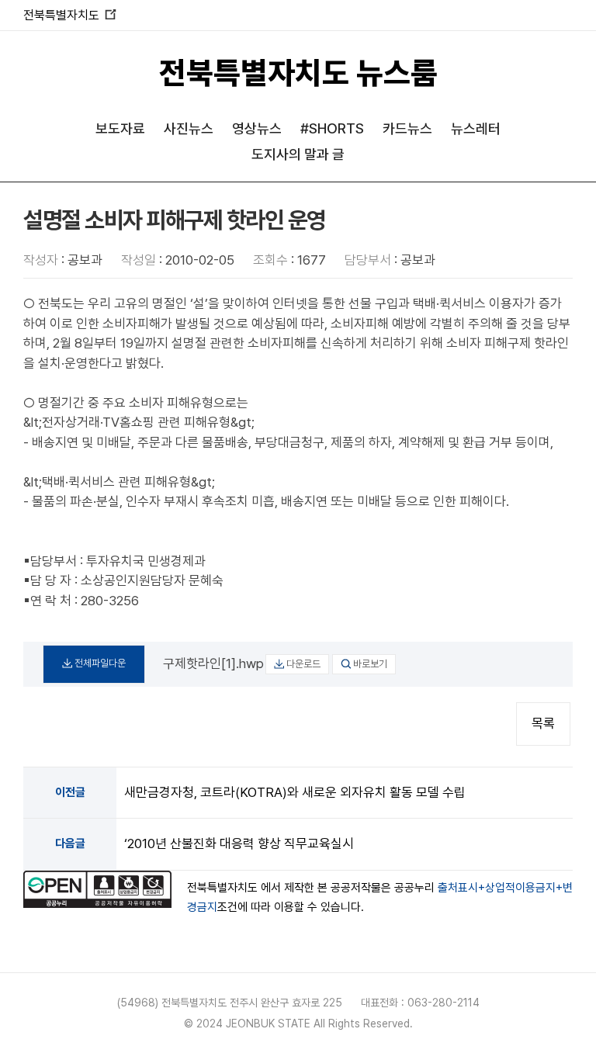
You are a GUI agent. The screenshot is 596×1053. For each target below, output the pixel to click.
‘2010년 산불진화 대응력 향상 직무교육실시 (239, 843)
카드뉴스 (407, 128)
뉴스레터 (476, 128)
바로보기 (370, 664)
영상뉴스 (257, 128)
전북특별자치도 (69, 15)
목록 (543, 723)
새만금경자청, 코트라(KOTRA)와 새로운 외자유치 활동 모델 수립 (295, 792)
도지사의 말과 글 (298, 154)
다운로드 (303, 664)
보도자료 (120, 128)
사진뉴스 (188, 128)
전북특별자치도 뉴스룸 (298, 73)
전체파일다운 (100, 663)
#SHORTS (332, 128)
